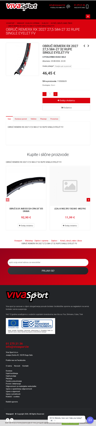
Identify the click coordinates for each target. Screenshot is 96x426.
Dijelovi (45, 23)
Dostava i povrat (21, 119)
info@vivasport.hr (17, 346)
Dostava (9, 371)
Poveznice (54, 119)
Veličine (33, 119)
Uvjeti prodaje (11, 376)
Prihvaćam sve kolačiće (70, 423)
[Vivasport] (22, 7)
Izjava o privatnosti (13, 394)
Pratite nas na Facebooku (16, 360)
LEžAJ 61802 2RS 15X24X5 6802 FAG (70, 208)
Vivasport (10, 23)
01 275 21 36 (14, 343)
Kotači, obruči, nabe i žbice (61, 23)
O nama (9, 366)
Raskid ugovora (12, 402)
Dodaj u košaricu (67, 100)
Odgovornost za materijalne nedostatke (21, 386)
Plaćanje (43, 119)
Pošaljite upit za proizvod (63, 66)
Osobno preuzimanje (14, 381)
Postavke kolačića (85, 423)
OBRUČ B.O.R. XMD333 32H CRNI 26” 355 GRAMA (26, 209)
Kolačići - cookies (13, 397)
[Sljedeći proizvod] (88, 46)
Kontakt (25, 366)
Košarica (67, 107)
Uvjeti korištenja (12, 373)
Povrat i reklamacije (13, 384)
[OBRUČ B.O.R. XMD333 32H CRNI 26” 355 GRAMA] (26, 186)
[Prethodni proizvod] (84, 46)
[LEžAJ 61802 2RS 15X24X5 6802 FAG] (70, 186)
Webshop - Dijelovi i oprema (28, 23)
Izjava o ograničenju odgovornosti (19, 389)
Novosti (17, 366)
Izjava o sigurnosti (13, 391)
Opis (9, 119)
